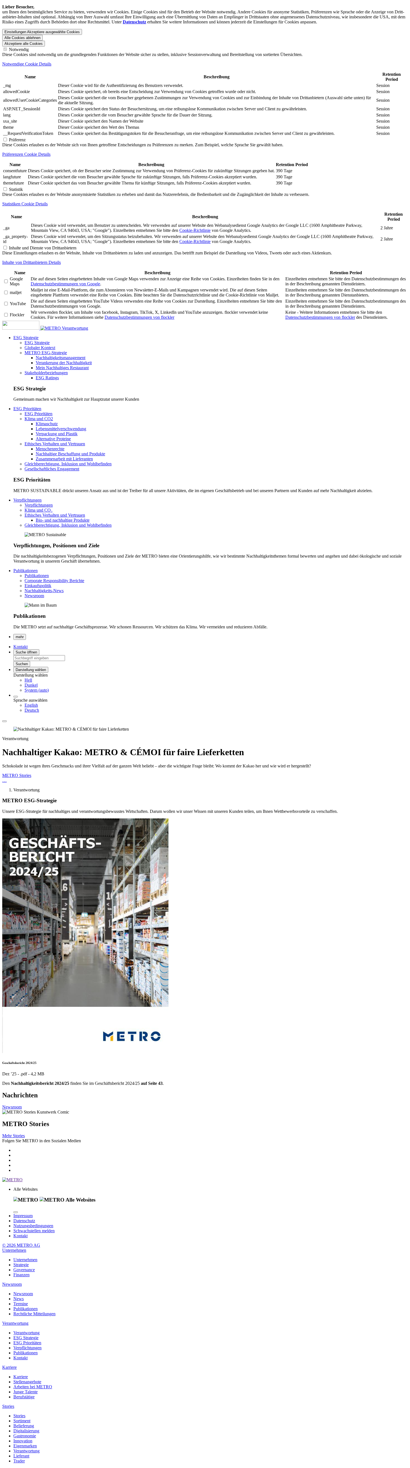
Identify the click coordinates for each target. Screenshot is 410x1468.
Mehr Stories (13, 1135)
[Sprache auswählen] (15, 696)
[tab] (205, 64)
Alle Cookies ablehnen (22, 38)
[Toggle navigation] (4, 721)
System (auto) (37, 690)
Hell (28, 680)
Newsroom (12, 1107)
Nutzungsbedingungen (33, 1225)
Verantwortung (75, 328)
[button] (25, 337)
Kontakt (20, 1235)
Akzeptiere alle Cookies (23, 44)
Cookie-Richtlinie (195, 230)
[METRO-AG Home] (32, 328)
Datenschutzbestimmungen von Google (65, 283)
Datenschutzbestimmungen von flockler (139, 317)
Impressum (23, 1215)
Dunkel (31, 685)
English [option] (31, 705)
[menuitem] (216, 680)
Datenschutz (24, 1220)
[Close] (15, 1212)
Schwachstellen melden (34, 1230)
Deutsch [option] (32, 710)
